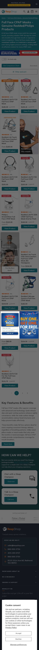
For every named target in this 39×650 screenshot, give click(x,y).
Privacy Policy (11, 627)
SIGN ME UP (10, 333)
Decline (18, 639)
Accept (18, 633)
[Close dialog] (37, 312)
